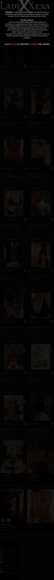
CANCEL (33, 44)
